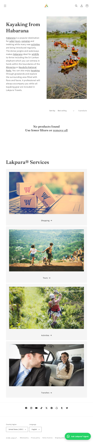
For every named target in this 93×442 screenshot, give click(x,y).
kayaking (35, 70)
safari (12, 41)
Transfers (45, 392)
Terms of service (47, 438)
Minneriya (11, 67)
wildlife (35, 54)
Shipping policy (60, 438)
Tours (45, 278)
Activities (45, 335)
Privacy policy (35, 438)
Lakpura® (14, 438)
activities (35, 44)
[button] (5, 5)
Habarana (11, 37)
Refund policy (24, 438)
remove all (60, 130)
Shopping (45, 220)
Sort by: (52, 111)
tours (17, 41)
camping (25, 41)
